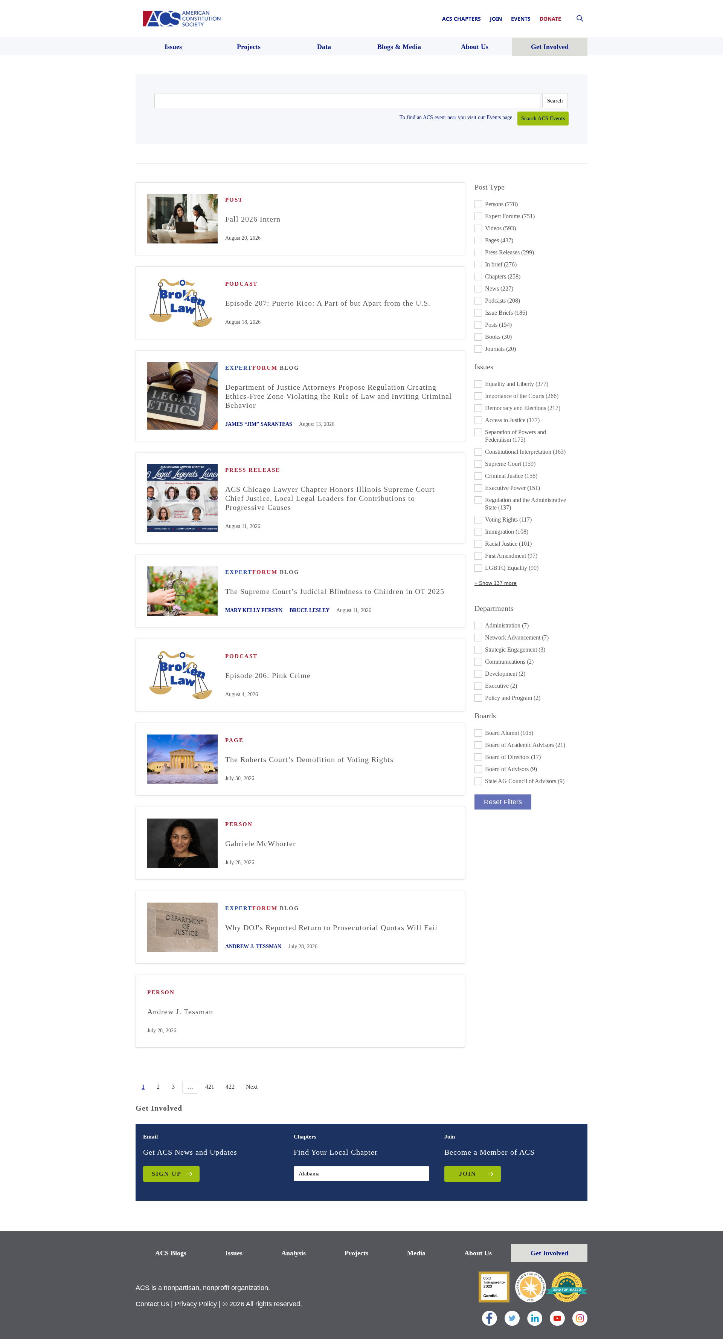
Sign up (167, 1174)
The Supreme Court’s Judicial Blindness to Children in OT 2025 (334, 591)
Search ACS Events (543, 118)
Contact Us (152, 1304)
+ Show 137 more (495, 583)
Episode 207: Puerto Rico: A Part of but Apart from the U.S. (327, 303)
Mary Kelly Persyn (253, 610)
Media (416, 1253)
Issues (234, 1253)
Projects (356, 1253)
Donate (550, 18)
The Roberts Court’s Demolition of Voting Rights (309, 759)
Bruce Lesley (309, 610)
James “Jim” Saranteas (258, 424)
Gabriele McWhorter (260, 843)
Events (521, 18)
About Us (478, 1253)
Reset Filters (503, 802)
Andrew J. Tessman (253, 946)
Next (252, 1086)
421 (209, 1086)
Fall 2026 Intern (253, 219)
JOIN (467, 1174)
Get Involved (549, 1253)
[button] (530, 204)
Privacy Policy (196, 1304)
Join (496, 18)
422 (230, 1086)
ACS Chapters (461, 18)
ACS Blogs (170, 1253)
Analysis (293, 1253)
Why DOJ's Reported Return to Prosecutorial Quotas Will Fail (331, 927)
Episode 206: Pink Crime (268, 675)
